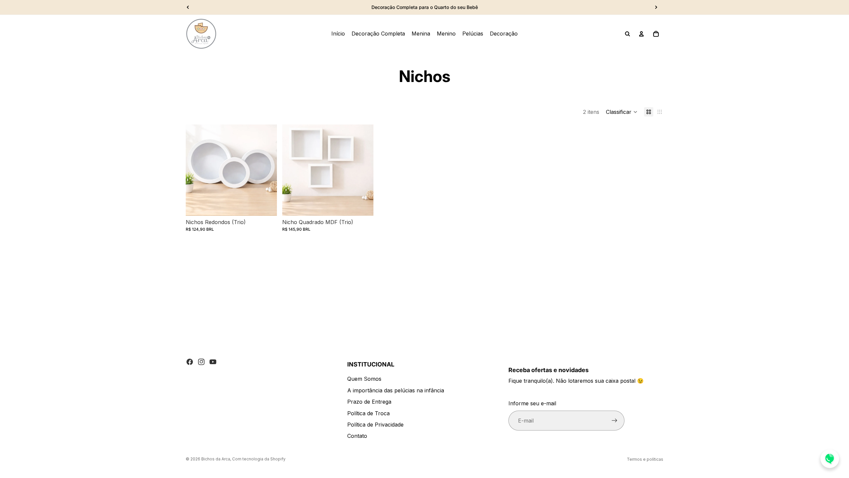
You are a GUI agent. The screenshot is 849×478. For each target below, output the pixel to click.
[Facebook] (190, 362)
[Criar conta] (614, 421)
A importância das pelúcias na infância (395, 390)
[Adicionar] (267, 205)
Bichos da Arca (215, 458)
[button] (621, 112)
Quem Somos (364, 379)
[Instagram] (201, 362)
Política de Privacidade (375, 424)
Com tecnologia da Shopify (259, 458)
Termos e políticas (645, 459)
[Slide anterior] (188, 7)
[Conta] (641, 34)
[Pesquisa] (627, 34)
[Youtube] (213, 362)
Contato (357, 436)
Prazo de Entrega (369, 402)
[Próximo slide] (656, 7)
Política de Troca (368, 413)
